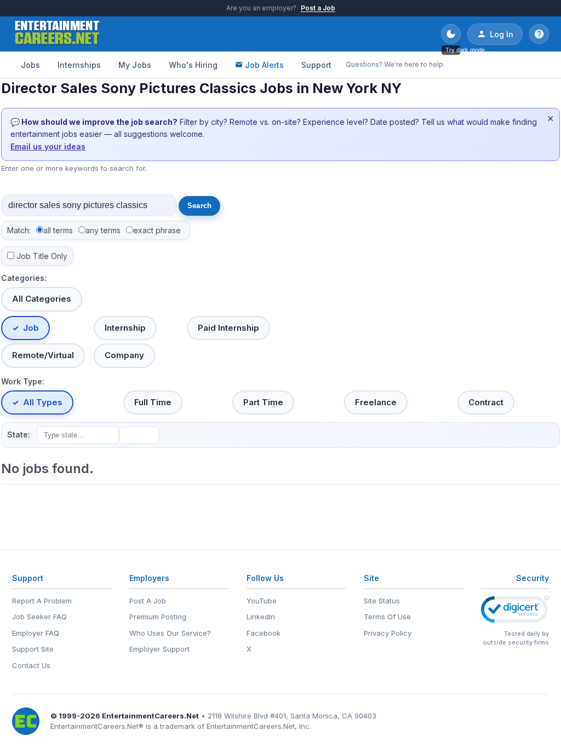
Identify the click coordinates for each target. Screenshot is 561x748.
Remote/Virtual (43, 355)
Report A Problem (42, 600)
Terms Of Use (387, 616)
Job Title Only (41, 256)
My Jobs (134, 65)
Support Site (33, 649)
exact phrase (157, 230)
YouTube (262, 600)
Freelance (376, 402)
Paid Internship (228, 328)
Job (31, 328)
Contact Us (31, 665)
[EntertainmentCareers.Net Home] (57, 33)
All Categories (41, 299)
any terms (103, 230)
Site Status (382, 600)
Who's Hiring (193, 65)
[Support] (539, 34)
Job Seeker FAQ (39, 616)
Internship (125, 328)
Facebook (263, 633)
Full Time (152, 402)
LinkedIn (261, 616)
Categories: (24, 278)
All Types (42, 402)
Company (124, 355)
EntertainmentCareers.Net (150, 715)
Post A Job (147, 600)
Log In (501, 34)
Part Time (263, 402)
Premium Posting (157, 616)
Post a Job (318, 8)
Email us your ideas (47, 146)
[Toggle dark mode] (451, 34)
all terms (58, 230)
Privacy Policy (387, 633)
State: (18, 434)
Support (316, 65)
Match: (19, 230)
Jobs (30, 65)
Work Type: (22, 381)
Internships (79, 65)
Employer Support (159, 649)
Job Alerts (264, 65)
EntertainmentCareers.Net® (97, 726)
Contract (485, 402)
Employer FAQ (35, 633)
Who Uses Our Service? (170, 633)
